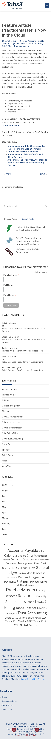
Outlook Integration (11, 406)
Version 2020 (41, 618)
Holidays (22, 573)
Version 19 (27, 617)
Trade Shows (7, 705)
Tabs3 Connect (9, 455)
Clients (32, 555)
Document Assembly (39, 560)
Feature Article (9, 395)
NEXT (42, 174)
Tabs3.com (7, 709)
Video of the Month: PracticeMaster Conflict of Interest (23, 329)
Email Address (11, 275)
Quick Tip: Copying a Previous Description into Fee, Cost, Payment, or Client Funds (29, 241)
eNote (18, 568)
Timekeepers (10, 613)
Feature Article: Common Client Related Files (22, 351)
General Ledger (9, 43)
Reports (11, 596)
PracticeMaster (24, 43)
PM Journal (36, 581)
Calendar (10, 555)
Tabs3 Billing (37, 43)
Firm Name (9, 295)
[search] (25, 206)
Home (4, 697)
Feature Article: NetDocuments (22, 151)
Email (37, 563)
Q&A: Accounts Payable (13, 417)
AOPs (41, 551)
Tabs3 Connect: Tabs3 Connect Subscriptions (22, 362)
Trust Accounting (21, 46)
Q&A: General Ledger (11, 422)
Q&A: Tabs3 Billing (10, 433)
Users (8, 617)
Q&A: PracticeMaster (12, 428)
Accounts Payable (36, 41)
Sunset (29, 602)
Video (4, 461)
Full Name (9, 285)
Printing (40, 590)
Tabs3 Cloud (7, 46)
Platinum (6, 411)
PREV (8, 174)
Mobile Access (36, 573)
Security (41, 596)
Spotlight (6, 450)
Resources (27, 595)
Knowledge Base (9, 701)
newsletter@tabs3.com (33, 679)
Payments (10, 581)
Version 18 (16, 618)
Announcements (9, 389)
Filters (31, 567)
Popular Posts (10, 219)
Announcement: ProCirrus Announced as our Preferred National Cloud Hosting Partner (27, 162)
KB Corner (6, 400)
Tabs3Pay (42, 608)
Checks (22, 555)
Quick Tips (6, 444)
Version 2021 (11, 621)
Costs (25, 559)
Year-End (33, 625)
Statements (14, 602)
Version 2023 (39, 621)
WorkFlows (7, 466)
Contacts (16, 559)
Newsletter (12, 578)
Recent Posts (27, 219)
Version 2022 (25, 621)
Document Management (19, 563)
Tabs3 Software (9, 323)
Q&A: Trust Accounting (12, 439)
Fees (24, 568)
